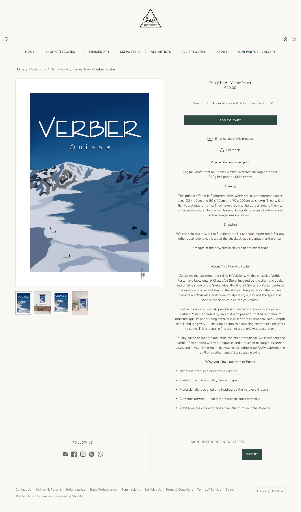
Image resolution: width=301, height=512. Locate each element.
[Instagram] (82, 454)
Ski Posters (130, 51)
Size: (196, 103)
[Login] (285, 39)
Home (30, 51)
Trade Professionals (103, 489)
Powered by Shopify (69, 496)
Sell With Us (152, 489)
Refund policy (75, 489)
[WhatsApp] (100, 454)
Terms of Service (209, 489)
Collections (37, 69)
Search (231, 489)
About (221, 51)
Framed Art (99, 51)
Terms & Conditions (179, 489)
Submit (252, 454)
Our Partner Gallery (257, 51)
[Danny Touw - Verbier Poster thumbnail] (42, 302)
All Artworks (194, 51)
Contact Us (23, 489)
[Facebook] (74, 454)
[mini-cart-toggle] (294, 39)
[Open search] (7, 39)
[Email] (65, 454)
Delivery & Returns (49, 489)
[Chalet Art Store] (150, 18)
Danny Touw (60, 69)
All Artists (161, 51)
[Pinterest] (91, 454)
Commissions (130, 489)
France (268, 491)
